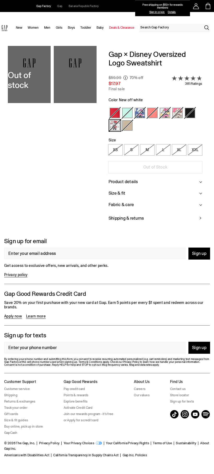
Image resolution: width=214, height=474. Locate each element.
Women (33, 27)
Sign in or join (157, 12)
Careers (139, 389)
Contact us (178, 389)
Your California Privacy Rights (127, 443)
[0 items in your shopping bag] (208, 6)
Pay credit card (74, 389)
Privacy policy (15, 275)
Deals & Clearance (121, 27)
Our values (141, 395)
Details (172, 12)
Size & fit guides (16, 420)
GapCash (10, 433)
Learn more (36, 316)
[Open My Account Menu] (196, 6)
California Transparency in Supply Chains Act (85, 455)
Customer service (17, 389)
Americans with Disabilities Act (26, 455)
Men (47, 27)
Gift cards (11, 414)
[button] (52, 138)
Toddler (85, 27)
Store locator (179, 395)
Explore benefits (76, 401)
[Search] (207, 28)
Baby (100, 27)
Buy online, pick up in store (23, 426)
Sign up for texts (182, 401)
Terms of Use (162, 443)
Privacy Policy (49, 443)
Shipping (10, 395)
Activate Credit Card (78, 408)
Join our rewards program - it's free (89, 414)
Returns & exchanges (19, 401)
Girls (59, 27)
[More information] (125, 78)
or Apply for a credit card (81, 420)
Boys (71, 27)
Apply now (13, 316)
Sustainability (186, 443)
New (19, 27)
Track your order (15, 408)
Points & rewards (76, 395)
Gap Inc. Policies (135, 455)
